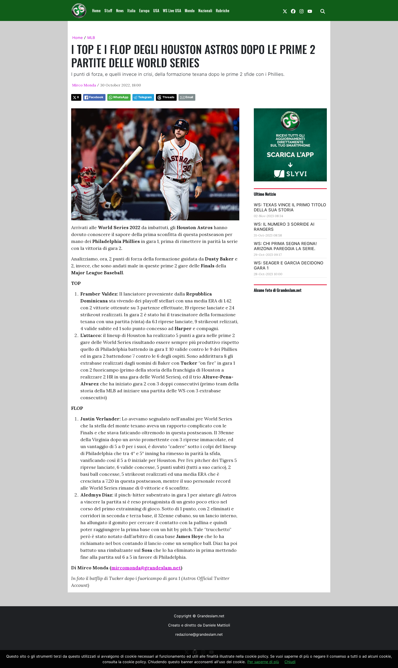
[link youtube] (310, 10)
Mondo (190, 10)
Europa (144, 10)
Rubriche (222, 10)
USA (156, 10)
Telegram (145, 97)
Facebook (96, 97)
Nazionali (205, 10)
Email (189, 97)
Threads (168, 97)
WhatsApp (120, 97)
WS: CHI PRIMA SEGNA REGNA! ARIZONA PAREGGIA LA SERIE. (285, 246)
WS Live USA (172, 10)
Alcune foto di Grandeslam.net (277, 290)
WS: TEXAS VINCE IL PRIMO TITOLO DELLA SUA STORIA (290, 207)
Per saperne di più (263, 661)
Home (96, 10)
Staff (108, 10)
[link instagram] (301, 10)
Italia (131, 10)
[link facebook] (293, 10)
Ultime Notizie (265, 194)
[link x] (285, 10)
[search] (323, 10)
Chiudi (290, 661)
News (120, 10)
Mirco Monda (84, 85)
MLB (91, 37)
